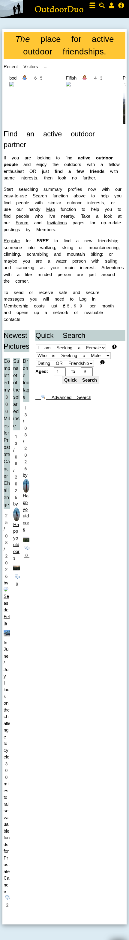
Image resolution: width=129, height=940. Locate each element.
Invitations (57, 223)
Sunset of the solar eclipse (16, 393)
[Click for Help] (114, 347)
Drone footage (26, 379)
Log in (87, 299)
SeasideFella (7, 610)
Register (12, 240)
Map (50, 209)
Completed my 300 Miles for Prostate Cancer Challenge (7, 433)
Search (40, 196)
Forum (22, 223)
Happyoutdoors (16, 541)
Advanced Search (68, 397)
